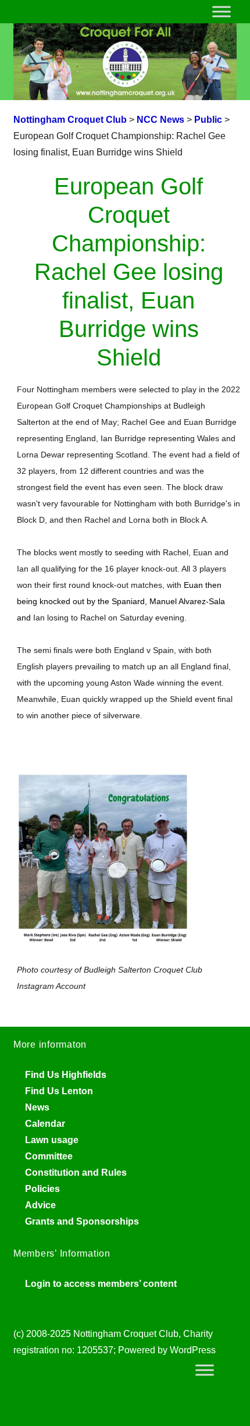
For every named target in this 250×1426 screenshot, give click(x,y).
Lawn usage (51, 1140)
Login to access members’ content (101, 1284)
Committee (49, 1156)
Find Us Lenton (59, 1091)
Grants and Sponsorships (82, 1221)
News (37, 1107)
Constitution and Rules (76, 1172)
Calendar (45, 1124)
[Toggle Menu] (221, 11)
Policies (42, 1189)
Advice (40, 1205)
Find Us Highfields (65, 1075)
